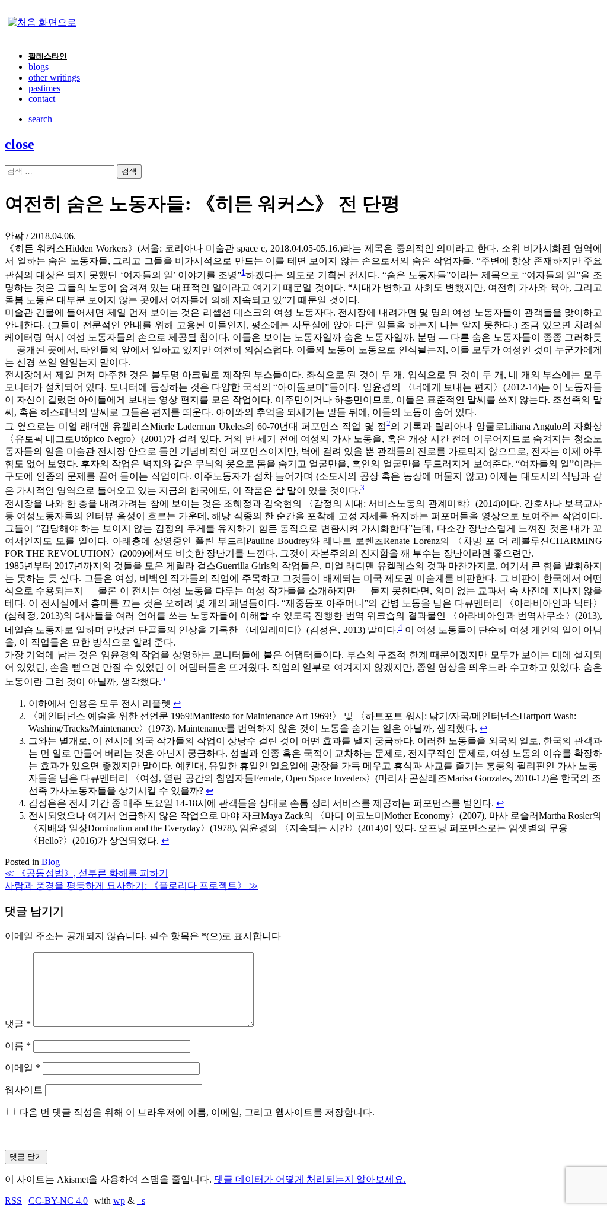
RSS (13, 1201)
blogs (38, 67)
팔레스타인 (47, 56)
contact (41, 99)
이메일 (22, 1068)
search (40, 119)
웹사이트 (24, 1090)
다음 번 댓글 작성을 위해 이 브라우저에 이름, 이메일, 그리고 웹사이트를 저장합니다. (197, 1112)
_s (141, 1201)
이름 (18, 1046)
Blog (50, 862)
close (19, 144)
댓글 (18, 1024)
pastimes (44, 88)
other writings (54, 77)
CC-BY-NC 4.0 (58, 1201)
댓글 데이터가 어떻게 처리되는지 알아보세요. (310, 1179)
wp (119, 1201)
